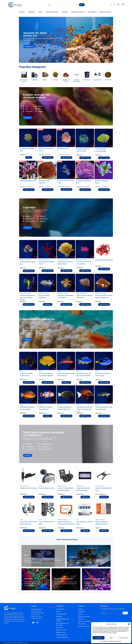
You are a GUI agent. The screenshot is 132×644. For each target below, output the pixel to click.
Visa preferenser (123, 637)
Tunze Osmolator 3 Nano (46, 488)
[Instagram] (37, 622)
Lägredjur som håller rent (95, 579)
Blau (26, 555)
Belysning (34, 80)
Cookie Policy (104, 641)
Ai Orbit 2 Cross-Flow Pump (28, 488)
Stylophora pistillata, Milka (28, 180)
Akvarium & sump (105, 12)
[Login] (111, 5)
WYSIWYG (31, 12)
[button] (129, 624)
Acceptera (98, 637)
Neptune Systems (62, 519)
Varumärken (92, 12)
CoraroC (72, 557)
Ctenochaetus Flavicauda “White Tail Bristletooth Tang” (84, 409)
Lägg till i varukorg (47, 157)
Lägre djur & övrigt (52, 12)
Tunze (40, 486)
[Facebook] (33, 622)
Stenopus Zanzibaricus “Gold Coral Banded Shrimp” (27, 297)
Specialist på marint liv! (63, 579)
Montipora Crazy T (63, 148)
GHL (77, 519)
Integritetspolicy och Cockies (114, 641)
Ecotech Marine (62, 486)
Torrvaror (65, 12)
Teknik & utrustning (77, 12)
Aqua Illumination (25, 486)
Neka (111, 637)
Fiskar (40, 12)
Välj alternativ (47, 304)
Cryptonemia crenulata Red (104, 260)
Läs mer (29, 157)
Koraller (21, 12)
